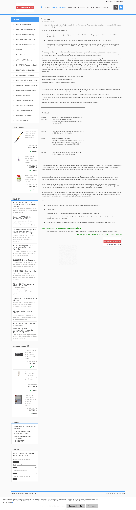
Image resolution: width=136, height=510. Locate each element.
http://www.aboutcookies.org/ (63, 79)
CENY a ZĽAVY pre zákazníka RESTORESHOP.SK (23, 284)
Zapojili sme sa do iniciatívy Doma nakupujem (25, 299)
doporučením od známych (21, 459)
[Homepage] (41, 7)
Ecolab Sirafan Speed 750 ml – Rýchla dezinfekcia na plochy (31, 159)
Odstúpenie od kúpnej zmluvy (115, 493)
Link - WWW (90, 7)
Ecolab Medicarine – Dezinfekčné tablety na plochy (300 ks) (31, 178)
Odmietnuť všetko (76, 506)
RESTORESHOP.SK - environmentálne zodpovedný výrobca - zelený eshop (23, 330)
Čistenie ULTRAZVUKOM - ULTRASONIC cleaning (22, 217)
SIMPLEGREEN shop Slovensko (24, 271)
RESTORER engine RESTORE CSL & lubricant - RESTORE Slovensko (24, 247)
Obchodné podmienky (59, 7)
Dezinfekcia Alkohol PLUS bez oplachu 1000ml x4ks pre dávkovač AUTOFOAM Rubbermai (31, 377)
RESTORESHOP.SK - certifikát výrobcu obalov (24, 324)
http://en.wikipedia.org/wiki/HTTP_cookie (62, 82)
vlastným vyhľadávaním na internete (24, 465)
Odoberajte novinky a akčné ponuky (22, 312)
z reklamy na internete (20, 470)
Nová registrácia (118, 1)
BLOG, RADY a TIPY (103, 7)
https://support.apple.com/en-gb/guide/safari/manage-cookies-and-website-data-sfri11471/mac (68, 140)
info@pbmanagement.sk (22, 436)
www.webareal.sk (30, 493)
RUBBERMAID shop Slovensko (24, 260)
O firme (47, 7)
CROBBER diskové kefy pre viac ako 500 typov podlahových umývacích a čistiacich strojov (24, 231)
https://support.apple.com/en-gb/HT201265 (65, 144)
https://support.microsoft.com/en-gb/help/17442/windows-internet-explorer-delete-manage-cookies (67, 121)
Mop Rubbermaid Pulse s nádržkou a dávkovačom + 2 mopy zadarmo (31, 134)
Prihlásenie (109, 1)
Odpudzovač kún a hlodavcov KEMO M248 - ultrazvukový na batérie (30, 354)
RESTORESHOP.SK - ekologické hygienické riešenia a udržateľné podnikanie (24, 204)
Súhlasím (91, 506)
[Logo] (25, 7)
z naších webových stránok (21, 476)
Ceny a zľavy (72, 7)
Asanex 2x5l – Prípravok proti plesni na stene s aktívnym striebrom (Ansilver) (30, 400)
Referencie (81, 7)
